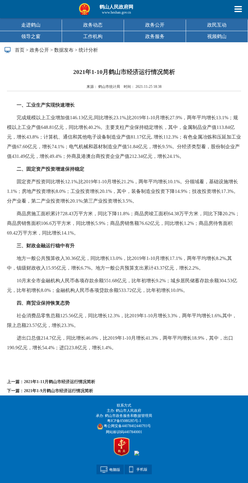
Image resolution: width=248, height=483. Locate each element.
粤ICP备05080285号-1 (124, 421)
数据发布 (63, 50)
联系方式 (124, 405)
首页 (19, 50)
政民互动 (217, 24)
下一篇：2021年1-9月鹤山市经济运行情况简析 (50, 391)
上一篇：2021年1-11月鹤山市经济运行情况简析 (51, 381)
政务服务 (155, 36)
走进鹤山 (31, 24)
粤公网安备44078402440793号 (127, 426)
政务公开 (155, 24)
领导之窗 (31, 36)
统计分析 (88, 50)
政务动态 (93, 24)
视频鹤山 (217, 36)
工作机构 (93, 36)
